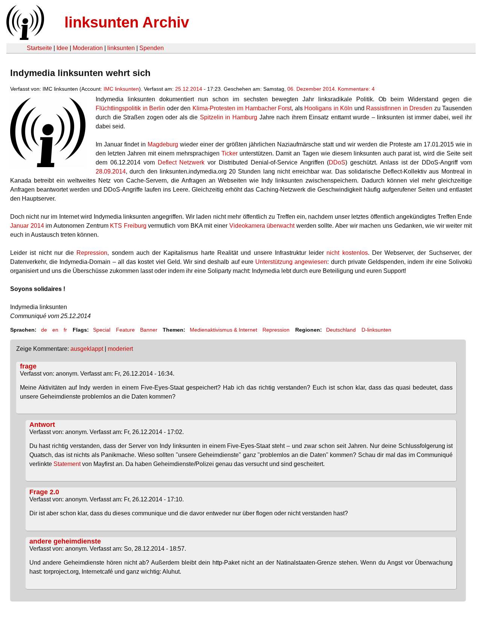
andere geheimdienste (65, 541)
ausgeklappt (86, 349)
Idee (62, 48)
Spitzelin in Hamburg (228, 117)
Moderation (88, 48)
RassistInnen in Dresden (399, 108)
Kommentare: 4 (356, 89)
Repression (91, 253)
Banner (148, 330)
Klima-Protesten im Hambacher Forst (241, 108)
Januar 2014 (27, 225)
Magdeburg (163, 144)
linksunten (121, 48)
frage (28, 366)
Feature (125, 330)
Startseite (39, 48)
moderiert (120, 349)
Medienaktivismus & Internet (223, 330)
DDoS (337, 162)
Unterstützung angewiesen (291, 262)
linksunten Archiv (126, 22)
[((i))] (24, 38)
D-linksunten (376, 330)
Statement (67, 464)
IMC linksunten (121, 89)
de (44, 330)
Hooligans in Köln (328, 108)
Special (101, 330)
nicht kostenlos (347, 253)
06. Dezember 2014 (311, 89)
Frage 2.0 (44, 492)
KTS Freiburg (128, 225)
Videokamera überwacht (262, 225)
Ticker (229, 153)
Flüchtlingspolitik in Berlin (131, 108)
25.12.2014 (188, 89)
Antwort (42, 424)
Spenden (151, 48)
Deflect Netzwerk (181, 162)
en (55, 330)
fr (65, 330)
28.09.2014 (111, 171)
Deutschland (341, 330)
